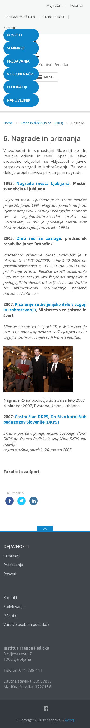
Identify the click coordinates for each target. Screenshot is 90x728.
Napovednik (18, 100)
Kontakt (9, 28)
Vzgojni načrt (21, 74)
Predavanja (18, 61)
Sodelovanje (13, 606)
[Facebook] (46, 708)
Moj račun (54, 5)
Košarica (76, 5)
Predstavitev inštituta (19, 17)
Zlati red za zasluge (39, 238)
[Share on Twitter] (21, 504)
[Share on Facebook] (9, 504)
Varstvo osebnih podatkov (26, 624)
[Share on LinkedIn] (33, 504)
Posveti (14, 35)
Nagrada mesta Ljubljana (43, 183)
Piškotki (10, 615)
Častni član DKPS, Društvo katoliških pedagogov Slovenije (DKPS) (45, 419)
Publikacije (17, 87)
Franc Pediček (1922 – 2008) (42, 123)
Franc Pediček (53, 17)
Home (8, 123)
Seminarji (15, 48)
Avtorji (70, 720)
